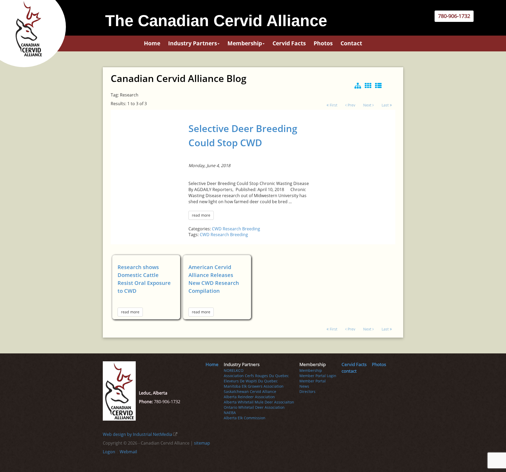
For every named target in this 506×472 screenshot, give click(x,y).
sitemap (202, 443)
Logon (109, 452)
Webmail (128, 452)
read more (201, 215)
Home (152, 43)
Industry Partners (192, 43)
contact (351, 43)
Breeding (251, 229)
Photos (323, 43)
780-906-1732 (454, 16)
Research (232, 229)
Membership (244, 43)
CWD (217, 229)
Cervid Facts (289, 43)
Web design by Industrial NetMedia (137, 434)
